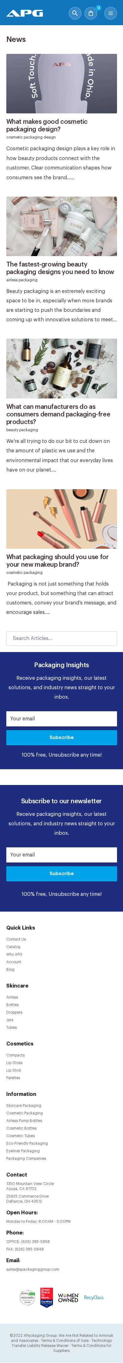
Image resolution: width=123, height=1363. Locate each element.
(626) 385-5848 (29, 1249)
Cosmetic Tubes (20, 1136)
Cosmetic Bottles (21, 1128)
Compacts (15, 1055)
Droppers (14, 1012)
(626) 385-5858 (35, 1242)
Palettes (13, 1078)
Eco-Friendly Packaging (27, 1143)
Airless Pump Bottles (24, 1121)
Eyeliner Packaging (23, 1151)
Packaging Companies (26, 1158)
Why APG (14, 954)
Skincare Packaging (23, 1106)
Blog (10, 969)
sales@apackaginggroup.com (32, 1269)
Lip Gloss (14, 1063)
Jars (9, 1020)
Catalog (13, 947)
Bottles (12, 1005)
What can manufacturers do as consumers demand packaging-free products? (58, 414)
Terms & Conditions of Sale (65, 1341)
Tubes (11, 1027)
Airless (12, 997)
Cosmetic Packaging (24, 1113)
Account (13, 962)
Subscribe (62, 737)
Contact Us (16, 939)
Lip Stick (13, 1070)
